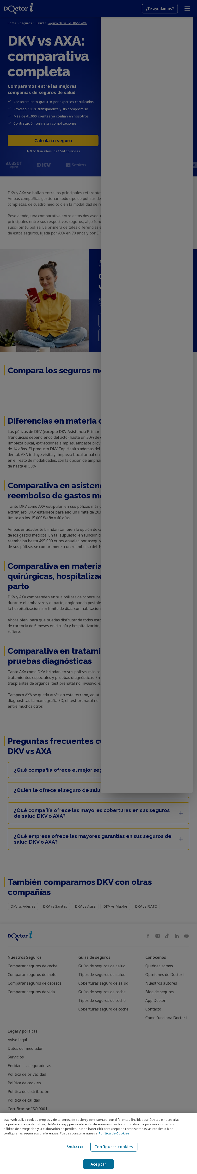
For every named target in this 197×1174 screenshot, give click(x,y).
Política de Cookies (113, 1133)
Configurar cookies (113, 1146)
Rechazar (75, 1146)
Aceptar (99, 1164)
